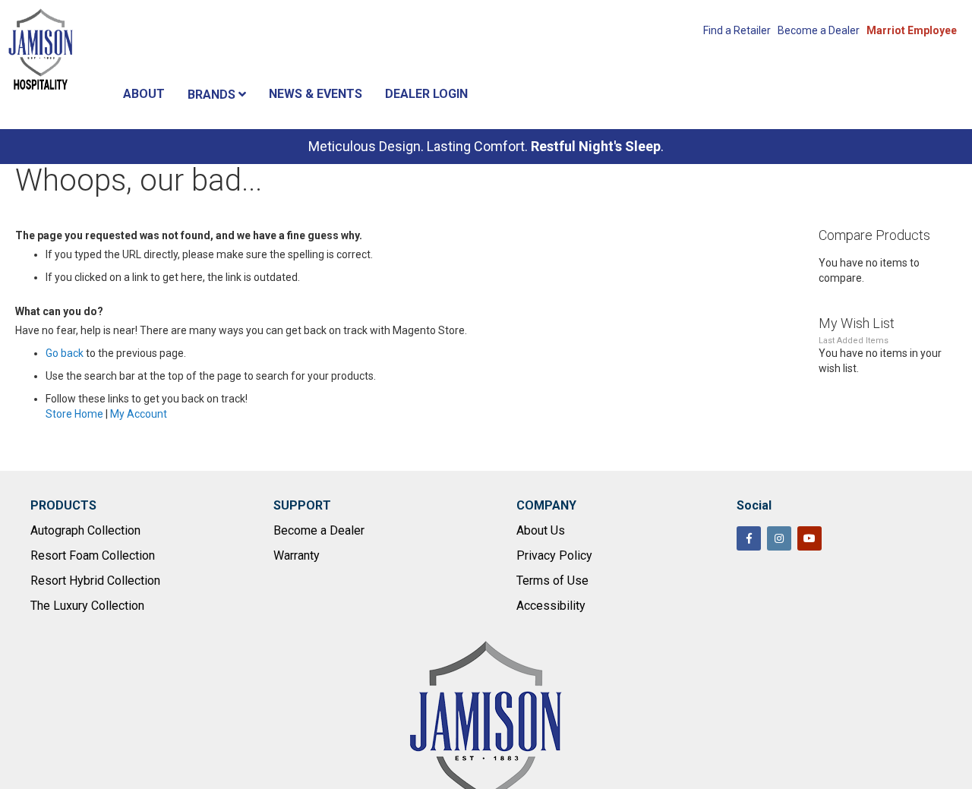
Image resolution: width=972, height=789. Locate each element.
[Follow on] (840, 540)
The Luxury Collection (87, 605)
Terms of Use (552, 580)
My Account (138, 414)
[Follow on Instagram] (779, 538)
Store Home (74, 414)
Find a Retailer (737, 30)
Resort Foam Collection (92, 555)
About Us (540, 530)
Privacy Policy (554, 555)
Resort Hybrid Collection (95, 580)
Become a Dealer (819, 30)
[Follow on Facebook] (749, 538)
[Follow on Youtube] (809, 538)
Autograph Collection (85, 530)
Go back (65, 353)
